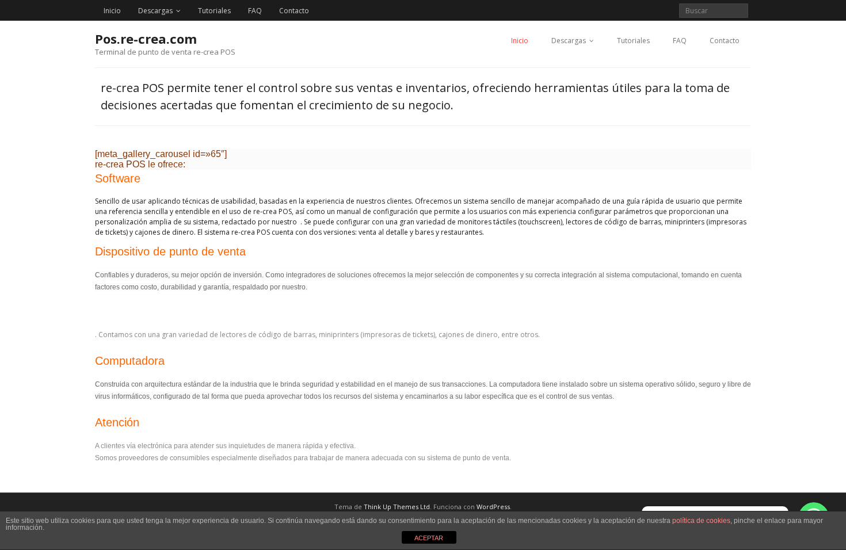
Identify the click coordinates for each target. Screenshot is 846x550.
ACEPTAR (428, 537)
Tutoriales (214, 11)
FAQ (255, 11)
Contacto (294, 11)
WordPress (493, 506)
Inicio (112, 11)
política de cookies (701, 521)
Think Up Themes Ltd (397, 506)
